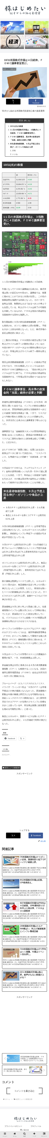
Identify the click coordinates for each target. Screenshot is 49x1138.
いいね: (15, 154)
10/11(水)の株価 (16, 126)
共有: (14, 151)
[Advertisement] (24, 800)
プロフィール (36, 1126)
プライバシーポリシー (13, 1126)
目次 (21, 120)
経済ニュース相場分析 (12, 768)
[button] (44, 652)
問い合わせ (24, 1130)
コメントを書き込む (24, 1091)
